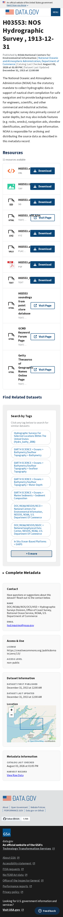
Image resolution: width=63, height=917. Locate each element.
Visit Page (45, 218)
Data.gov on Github (35, 810)
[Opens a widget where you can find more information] (47, 911)
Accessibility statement (17, 863)
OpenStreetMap (37, 741)
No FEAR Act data (13, 875)
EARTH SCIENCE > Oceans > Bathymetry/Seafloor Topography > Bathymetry (28, 452)
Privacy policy (11, 892)
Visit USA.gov (11, 910)
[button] (11, 709)
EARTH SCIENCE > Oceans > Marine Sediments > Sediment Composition (29, 495)
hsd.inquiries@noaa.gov (20, 625)
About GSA (9, 858)
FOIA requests (11, 869)
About (5, 807)
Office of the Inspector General (21, 880)
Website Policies (38, 807)
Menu (55, 12)
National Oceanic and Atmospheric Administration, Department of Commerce (31, 61)
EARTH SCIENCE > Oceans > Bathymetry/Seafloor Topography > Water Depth (28, 482)
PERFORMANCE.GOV (13, 810)
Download (44, 171)
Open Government (19, 807)
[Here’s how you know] (31, 4)
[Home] (22, 12)
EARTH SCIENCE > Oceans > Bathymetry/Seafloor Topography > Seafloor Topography (28, 467)
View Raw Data (15, 775)
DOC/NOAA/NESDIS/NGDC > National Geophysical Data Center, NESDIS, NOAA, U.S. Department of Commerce (29, 529)
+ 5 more (31, 553)
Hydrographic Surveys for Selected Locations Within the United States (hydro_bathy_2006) (30, 437)
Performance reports (16, 886)
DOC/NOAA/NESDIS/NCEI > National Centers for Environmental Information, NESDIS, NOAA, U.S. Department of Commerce (28, 511)
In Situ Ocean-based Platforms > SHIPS (30, 543)
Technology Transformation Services (27, 848)
